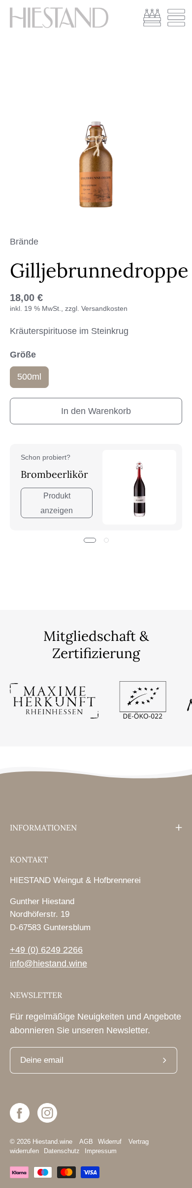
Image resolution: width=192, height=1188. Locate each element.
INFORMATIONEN (43, 827)
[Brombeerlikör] (139, 487)
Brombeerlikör (54, 474)
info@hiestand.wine (48, 963)
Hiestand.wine (52, 1141)
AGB (86, 1141)
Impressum (101, 1151)
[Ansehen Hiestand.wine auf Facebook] (20, 1113)
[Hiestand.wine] (59, 17)
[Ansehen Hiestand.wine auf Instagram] (47, 1113)
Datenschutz (62, 1151)
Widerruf (111, 1141)
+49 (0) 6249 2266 (46, 950)
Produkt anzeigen (56, 503)
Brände (24, 242)
